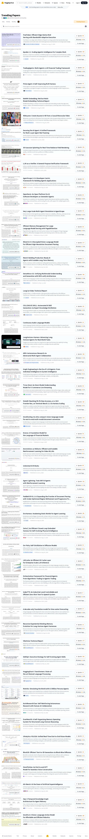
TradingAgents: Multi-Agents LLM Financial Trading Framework (46, 68)
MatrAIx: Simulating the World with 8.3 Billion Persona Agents (46, 689)
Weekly (8, 21)
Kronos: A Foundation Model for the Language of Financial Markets (36, 434)
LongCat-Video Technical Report (35, 291)
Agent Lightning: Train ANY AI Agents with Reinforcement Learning (36, 481)
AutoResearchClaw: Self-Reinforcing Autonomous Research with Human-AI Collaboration (41, 704)
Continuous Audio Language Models (36, 323)
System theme (8, 836)
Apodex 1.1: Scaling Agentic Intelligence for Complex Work (44, 52)
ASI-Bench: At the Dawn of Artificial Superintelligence (43, 784)
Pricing (68, 3)
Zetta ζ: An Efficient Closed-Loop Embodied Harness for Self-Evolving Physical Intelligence (40, 529)
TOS (18, 836)
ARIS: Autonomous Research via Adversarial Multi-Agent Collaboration (37, 354)
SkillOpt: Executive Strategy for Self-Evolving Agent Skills (44, 657)
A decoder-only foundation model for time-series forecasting (45, 609)
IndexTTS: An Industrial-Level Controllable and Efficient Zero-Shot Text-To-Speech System (40, 593)
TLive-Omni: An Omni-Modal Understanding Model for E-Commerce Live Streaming (39, 386)
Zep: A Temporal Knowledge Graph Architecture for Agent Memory (35, 800)
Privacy (25, 836)
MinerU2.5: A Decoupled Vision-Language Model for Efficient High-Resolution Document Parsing (40, 243)
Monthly (14, 21)
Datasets (47, 3)
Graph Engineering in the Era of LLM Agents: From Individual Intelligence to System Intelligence (41, 370)
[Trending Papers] (18, 22)
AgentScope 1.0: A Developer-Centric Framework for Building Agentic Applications (39, 179)
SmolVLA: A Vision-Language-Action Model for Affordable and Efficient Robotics (39, 816)
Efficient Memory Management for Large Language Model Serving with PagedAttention (40, 227)
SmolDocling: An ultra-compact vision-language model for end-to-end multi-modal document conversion (43, 418)
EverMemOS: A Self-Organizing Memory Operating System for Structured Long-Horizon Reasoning (41, 720)
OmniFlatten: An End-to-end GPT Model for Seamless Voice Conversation (37, 768)
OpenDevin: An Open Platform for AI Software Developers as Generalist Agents (38, 195)
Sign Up (84, 3)
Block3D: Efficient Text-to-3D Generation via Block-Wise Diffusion (47, 752)
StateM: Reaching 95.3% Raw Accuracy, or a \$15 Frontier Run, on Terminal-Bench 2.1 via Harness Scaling (44, 402)
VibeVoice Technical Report (33, 641)
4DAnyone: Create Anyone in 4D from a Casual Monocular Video (46, 116)
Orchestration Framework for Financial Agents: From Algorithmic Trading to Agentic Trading (40, 577)
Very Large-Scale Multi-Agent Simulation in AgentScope (43, 211)
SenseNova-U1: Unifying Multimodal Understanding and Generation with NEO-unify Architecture (42, 274)
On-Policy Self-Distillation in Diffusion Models (40, 545)
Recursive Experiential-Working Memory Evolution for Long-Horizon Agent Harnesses (39, 625)
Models (39, 3)
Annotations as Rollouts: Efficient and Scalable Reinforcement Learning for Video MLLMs (40, 450)
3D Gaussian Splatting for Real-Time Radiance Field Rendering (46, 147)
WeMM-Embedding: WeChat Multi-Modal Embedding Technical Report (36, 99)
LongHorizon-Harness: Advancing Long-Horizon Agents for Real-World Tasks (38, 338)
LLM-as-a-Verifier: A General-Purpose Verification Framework (45, 163)
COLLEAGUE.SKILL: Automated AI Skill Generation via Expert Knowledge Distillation (39, 306)
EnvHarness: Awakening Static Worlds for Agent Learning (44, 513)
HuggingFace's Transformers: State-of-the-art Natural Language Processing (37, 672)
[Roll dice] (85, 26)
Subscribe (60, 7)
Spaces (56, 3)
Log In (78, 3)
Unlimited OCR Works (31, 466)
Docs (62, 3)
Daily (3, 21)
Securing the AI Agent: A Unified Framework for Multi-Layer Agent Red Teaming (39, 131)
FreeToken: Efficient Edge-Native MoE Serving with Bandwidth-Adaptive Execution (39, 36)
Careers (40, 836)
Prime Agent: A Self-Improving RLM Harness (39, 84)
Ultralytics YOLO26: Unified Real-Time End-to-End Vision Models (47, 736)
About (32, 836)
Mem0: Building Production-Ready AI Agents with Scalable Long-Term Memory (38, 259)
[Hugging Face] (47, 836)
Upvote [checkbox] (81, 36)
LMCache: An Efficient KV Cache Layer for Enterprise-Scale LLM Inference (37, 561)
